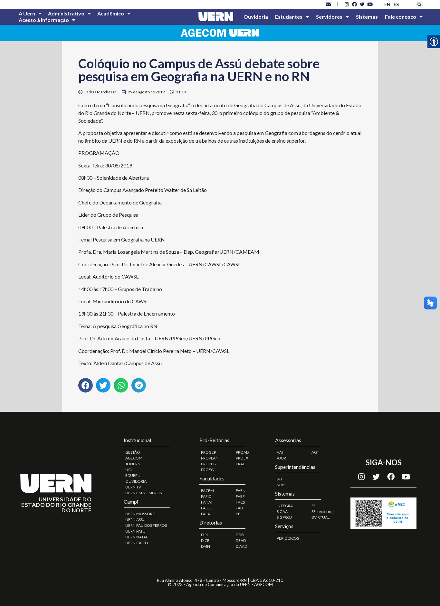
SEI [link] (314, 505)
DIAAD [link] (241, 546)
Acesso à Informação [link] (44, 20)
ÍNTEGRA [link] (285, 505)
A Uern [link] (27, 13)
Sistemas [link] (367, 17)
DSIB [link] (240, 534)
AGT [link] (315, 452)
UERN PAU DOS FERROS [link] (146, 525)
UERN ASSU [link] (135, 519)
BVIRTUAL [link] (320, 517)
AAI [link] (280, 452)
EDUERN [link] (132, 475)
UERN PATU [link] (135, 531)
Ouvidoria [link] (256, 17)
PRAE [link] (240, 463)
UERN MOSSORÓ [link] (140, 513)
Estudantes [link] (288, 17)
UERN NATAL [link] (136, 537)
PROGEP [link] (208, 452)
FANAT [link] (207, 502)
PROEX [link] (242, 458)
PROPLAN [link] (209, 458)
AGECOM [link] (133, 458)
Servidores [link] (329, 17)
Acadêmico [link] (110, 13)
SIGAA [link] (282, 511)
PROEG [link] (207, 469)
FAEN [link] (240, 490)
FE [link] (238, 513)
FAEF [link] (240, 496)
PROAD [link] (242, 452)
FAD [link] (239, 508)
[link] (328, 4)
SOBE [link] (282, 484)
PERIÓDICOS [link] (288, 538)
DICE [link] (205, 540)
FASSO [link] (207, 508)
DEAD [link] (241, 540)
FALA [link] (205, 513)
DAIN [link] (205, 546)
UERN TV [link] (133, 487)
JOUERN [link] (132, 463)
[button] (419, 4)
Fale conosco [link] (400, 17)
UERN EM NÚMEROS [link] (143, 492)
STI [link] (279, 479)
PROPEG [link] (208, 463)
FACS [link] (240, 502)
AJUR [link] (281, 458)
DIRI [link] (204, 534)
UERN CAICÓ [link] (136, 542)
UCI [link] (128, 469)
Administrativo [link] (66, 13)
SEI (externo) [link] (322, 511)
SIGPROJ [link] (284, 517)
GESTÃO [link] (132, 452)
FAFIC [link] (206, 496)
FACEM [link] (207, 490)
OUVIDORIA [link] (136, 481)
